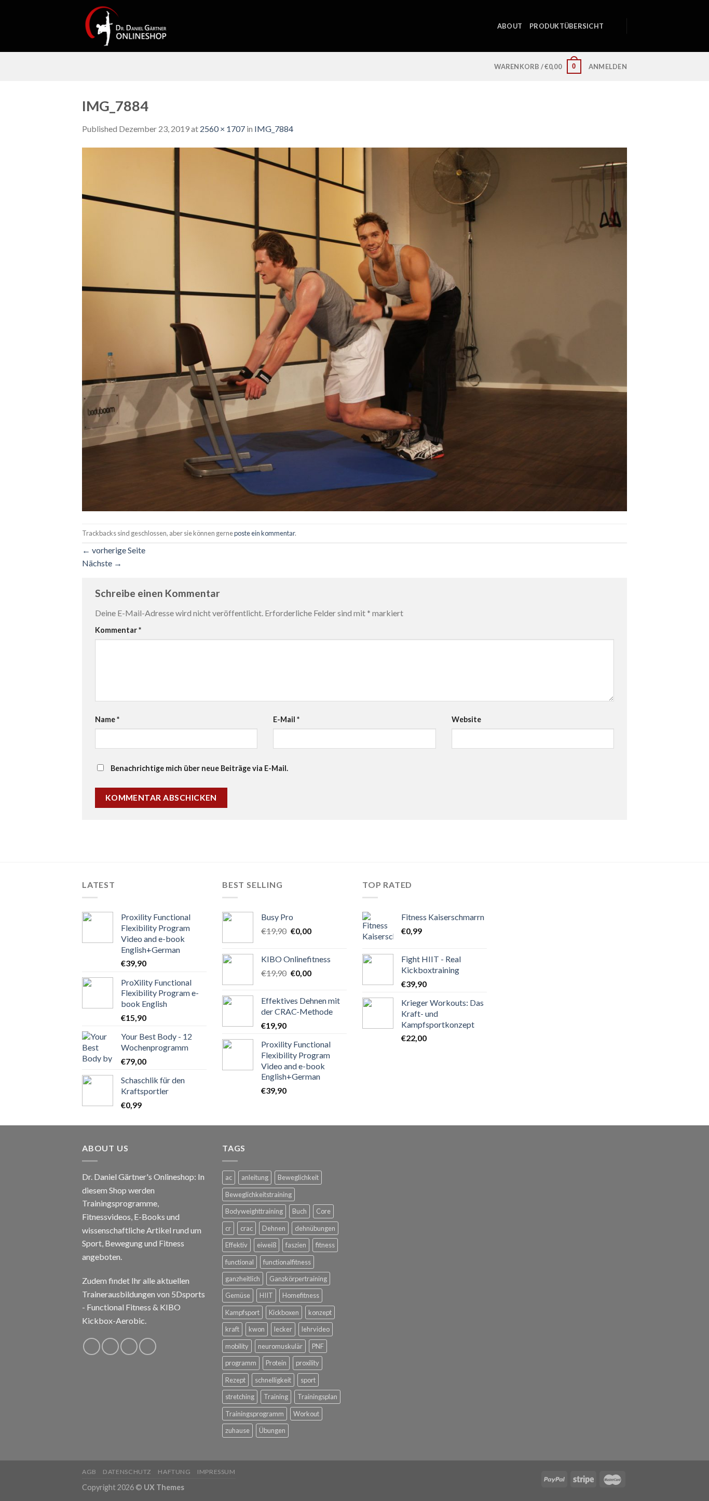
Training (276, 1396)
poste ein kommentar (264, 533)
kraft (232, 1329)
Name (107, 719)
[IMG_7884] (354, 328)
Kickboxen (284, 1312)
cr (228, 1228)
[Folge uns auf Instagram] (110, 1346)
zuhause (237, 1430)
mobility (237, 1346)
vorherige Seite (113, 550)
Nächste (102, 563)
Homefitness (300, 1295)
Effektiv (236, 1245)
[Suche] (615, 26)
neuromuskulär (280, 1346)
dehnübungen (315, 1228)
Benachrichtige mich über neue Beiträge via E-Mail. (199, 768)
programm (240, 1363)
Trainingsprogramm (254, 1414)
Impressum (216, 1472)
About (509, 26)
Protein (276, 1363)
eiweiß (266, 1245)
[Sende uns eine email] (129, 1346)
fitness (325, 1245)
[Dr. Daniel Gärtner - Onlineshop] (126, 25)
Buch (299, 1211)
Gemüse (237, 1295)
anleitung (254, 1177)
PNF (318, 1346)
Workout (306, 1414)
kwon (257, 1329)
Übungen (272, 1430)
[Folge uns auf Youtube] (147, 1346)
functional (239, 1262)
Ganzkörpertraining (298, 1278)
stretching (239, 1396)
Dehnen (273, 1228)
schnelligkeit (273, 1380)
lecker (283, 1329)
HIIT (266, 1295)
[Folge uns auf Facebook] (91, 1346)
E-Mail (286, 719)
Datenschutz (127, 1472)
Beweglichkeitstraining (258, 1194)
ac (228, 1177)
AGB (89, 1472)
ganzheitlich (242, 1278)
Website (466, 719)
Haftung (174, 1472)
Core (323, 1211)
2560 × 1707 (222, 129)
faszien (295, 1245)
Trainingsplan (317, 1396)
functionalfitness (287, 1262)
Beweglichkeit (298, 1177)
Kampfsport (242, 1312)
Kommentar (118, 630)
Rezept (235, 1380)
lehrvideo (316, 1329)
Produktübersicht (566, 26)
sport (308, 1380)
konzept (320, 1312)
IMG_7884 (273, 129)
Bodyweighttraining (254, 1211)
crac (246, 1228)
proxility (307, 1363)
